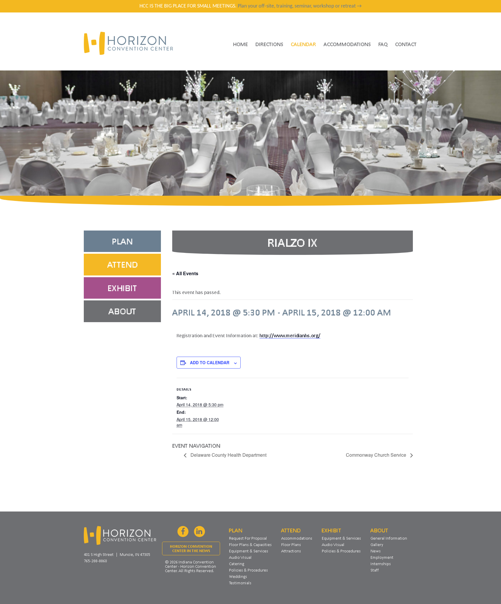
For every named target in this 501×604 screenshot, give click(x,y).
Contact (406, 44)
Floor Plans (291, 544)
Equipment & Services (248, 551)
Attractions (291, 551)
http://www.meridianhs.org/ (289, 335)
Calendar (303, 44)
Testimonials (240, 583)
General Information (389, 538)
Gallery (377, 544)
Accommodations (347, 44)
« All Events (185, 273)
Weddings (238, 576)
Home (240, 44)
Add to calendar (209, 362)
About (122, 311)
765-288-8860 (95, 560)
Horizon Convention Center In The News (191, 548)
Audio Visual (240, 557)
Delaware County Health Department (227, 454)
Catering (236, 563)
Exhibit (122, 288)
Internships (381, 563)
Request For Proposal (248, 538)
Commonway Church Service (376, 454)
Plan (122, 241)
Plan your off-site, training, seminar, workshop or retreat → (300, 6)
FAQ (383, 44)
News (376, 551)
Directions (269, 44)
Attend (122, 264)
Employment (382, 557)
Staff (375, 570)
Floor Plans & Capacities (250, 544)
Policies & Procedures (248, 570)
